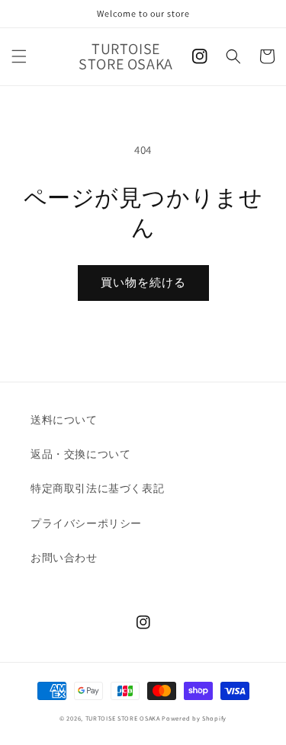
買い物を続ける (143, 282)
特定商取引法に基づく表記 (97, 488)
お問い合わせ (64, 557)
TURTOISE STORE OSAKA (122, 718)
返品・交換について (80, 454)
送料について (64, 420)
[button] (19, 56)
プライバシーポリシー (86, 523)
